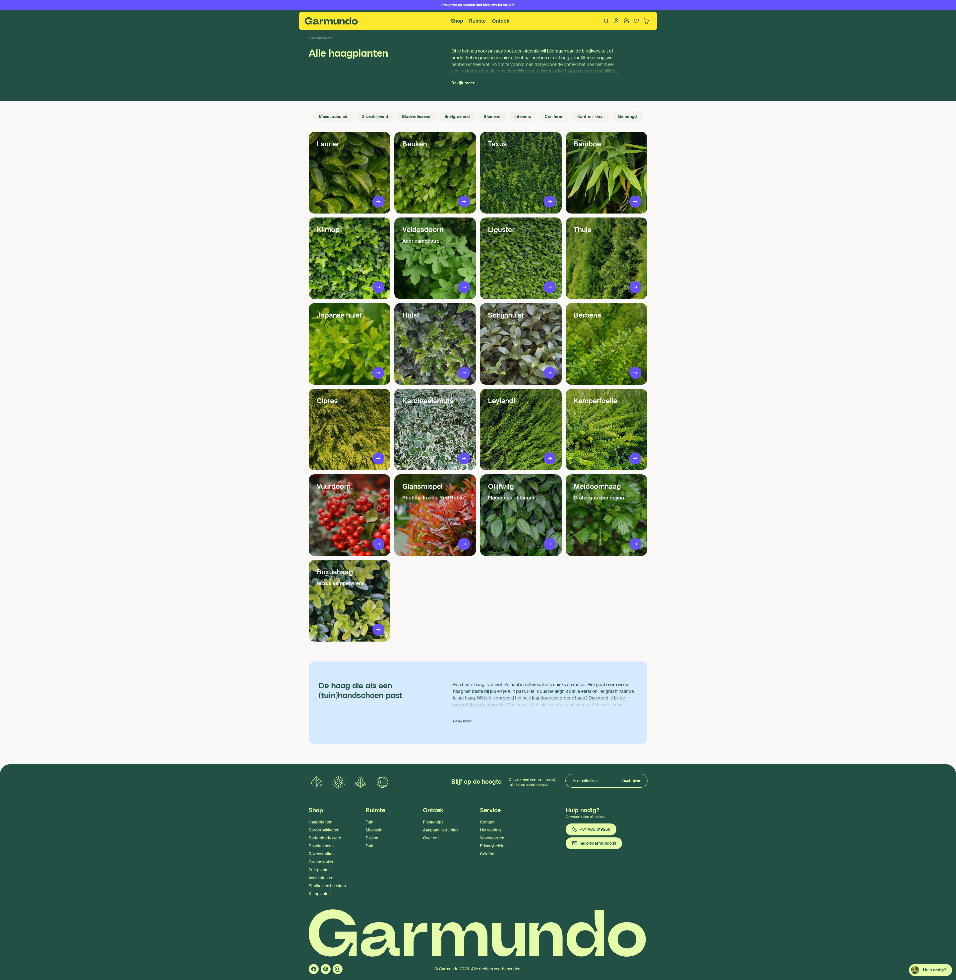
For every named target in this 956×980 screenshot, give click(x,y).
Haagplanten (320, 822)
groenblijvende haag (475, 705)
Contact (487, 822)
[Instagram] (338, 969)
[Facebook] (314, 969)
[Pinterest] (326, 969)
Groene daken (321, 862)
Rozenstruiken (322, 854)
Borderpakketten (324, 830)
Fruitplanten (320, 869)
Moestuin (374, 830)
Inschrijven (631, 780)
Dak (369, 846)
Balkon (372, 838)
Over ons (431, 838)
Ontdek (500, 21)
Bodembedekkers (325, 838)
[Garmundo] (331, 21)
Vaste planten (321, 877)
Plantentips (433, 822)
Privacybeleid (492, 846)
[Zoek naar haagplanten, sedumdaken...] (606, 21)
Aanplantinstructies (440, 830)
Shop (457, 21)
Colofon (487, 854)
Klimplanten (320, 893)
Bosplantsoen (321, 846)
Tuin (369, 822)
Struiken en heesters (327, 885)
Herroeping (490, 830)
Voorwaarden (492, 838)
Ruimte (477, 21)
